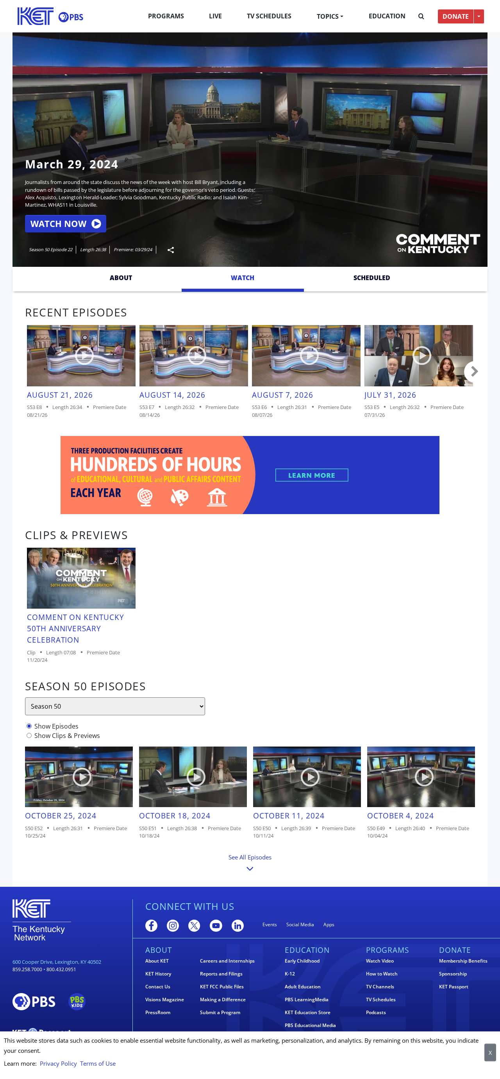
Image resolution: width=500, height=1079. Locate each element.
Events (269, 924)
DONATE (456, 16)
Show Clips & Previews (67, 735)
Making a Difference (223, 1000)
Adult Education (303, 987)
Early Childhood (302, 961)
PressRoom (157, 1012)
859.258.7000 (27, 969)
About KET (157, 961)
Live (215, 16)
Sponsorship (453, 974)
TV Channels (380, 987)
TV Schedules (269, 16)
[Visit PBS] (71, 17)
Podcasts (376, 1012)
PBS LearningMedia (307, 1000)
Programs (166, 16)
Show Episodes (56, 726)
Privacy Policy (58, 1063)
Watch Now (58, 224)
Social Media (300, 924)
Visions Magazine (164, 1000)
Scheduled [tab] (372, 277)
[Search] (421, 16)
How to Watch (382, 974)
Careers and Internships (227, 961)
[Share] (167, 249)
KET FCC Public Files (222, 987)
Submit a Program (220, 1012)
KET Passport (453, 987)
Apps (328, 924)
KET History (158, 974)
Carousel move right (475, 372)
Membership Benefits (463, 961)
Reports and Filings (221, 974)
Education (387, 16)
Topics (328, 16)
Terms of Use (98, 1063)
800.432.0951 (61, 969)
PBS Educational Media (310, 1025)
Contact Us (157, 987)
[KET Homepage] (36, 16)
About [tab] (121, 277)
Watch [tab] (242, 277)
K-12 (290, 974)
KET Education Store (307, 1012)
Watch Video (380, 961)
